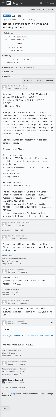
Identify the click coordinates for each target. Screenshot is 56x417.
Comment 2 (12, 272)
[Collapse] (51, 87)
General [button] (20, 40)
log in (14, 394)
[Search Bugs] (41, 3)
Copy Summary (35, 10)
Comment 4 (12, 324)
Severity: (12, 50)
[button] (50, 3)
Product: (12, 37)
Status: (12, 60)
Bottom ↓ (28, 80)
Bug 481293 (16, 16)
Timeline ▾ (49, 80)
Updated (11, 225)
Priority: (12, 47)
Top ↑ (5, 408)
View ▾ (50, 10)
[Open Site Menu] (3, 3)
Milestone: (11, 62)
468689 (11, 256)
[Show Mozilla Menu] (9, 3)
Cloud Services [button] (23, 37)
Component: (10, 40)
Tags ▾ (38, 80)
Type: (13, 43)
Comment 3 (12, 303)
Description (12, 88)
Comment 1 (12, 238)
